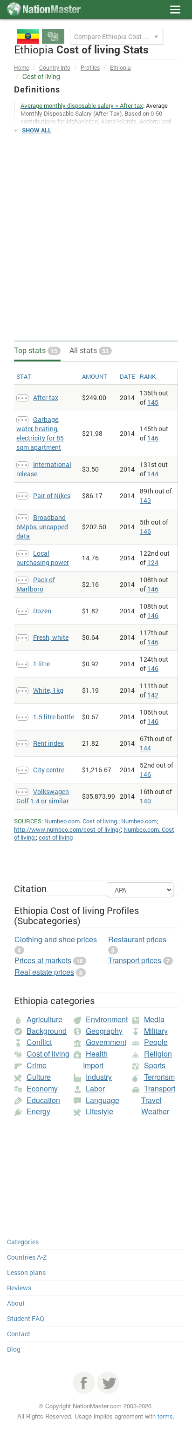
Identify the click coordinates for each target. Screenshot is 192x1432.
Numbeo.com (139, 821)
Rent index (48, 743)
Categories (23, 1241)
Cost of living (48, 1053)
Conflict (39, 1042)
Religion (158, 1053)
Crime (37, 1065)
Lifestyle (99, 1111)
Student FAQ (25, 1318)
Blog (14, 1349)
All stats (89, 350)
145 (152, 402)
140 (145, 800)
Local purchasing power (42, 558)
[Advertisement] (96, 238)
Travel (151, 1100)
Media (154, 1019)
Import (93, 1065)
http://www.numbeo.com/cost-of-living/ (67, 829)
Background (47, 1030)
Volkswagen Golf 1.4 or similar (42, 796)
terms (165, 1416)
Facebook (84, 1383)
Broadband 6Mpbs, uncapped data (42, 526)
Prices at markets (42, 960)
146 (152, 438)
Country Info (54, 67)
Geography (104, 1030)
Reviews (19, 1287)
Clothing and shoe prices (55, 939)
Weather (155, 1111)
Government (106, 1042)
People (156, 1042)
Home (21, 67)
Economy (42, 1088)
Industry (99, 1076)
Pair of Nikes (51, 495)
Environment (107, 1019)
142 (152, 694)
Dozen (42, 610)
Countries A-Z (27, 1257)
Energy (38, 1111)
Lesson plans (26, 1272)
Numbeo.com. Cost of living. (81, 821)
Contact (18, 1333)
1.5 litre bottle (53, 716)
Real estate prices (44, 971)
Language (102, 1100)
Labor (95, 1088)
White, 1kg (48, 690)
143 (145, 500)
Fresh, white (51, 637)
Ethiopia (120, 67)
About (16, 1303)
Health (97, 1053)
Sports (154, 1065)
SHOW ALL (36, 130)
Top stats (35, 350)
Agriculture (44, 1019)
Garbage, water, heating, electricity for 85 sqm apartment (40, 433)
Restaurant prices (137, 939)
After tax (45, 397)
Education (43, 1100)
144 (152, 473)
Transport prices (134, 960)
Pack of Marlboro (35, 584)
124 (152, 562)
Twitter (108, 1383)
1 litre (41, 663)
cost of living (56, 837)
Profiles (90, 67)
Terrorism (159, 1076)
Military (156, 1030)
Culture (39, 1076)
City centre (48, 769)
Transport (159, 1088)
